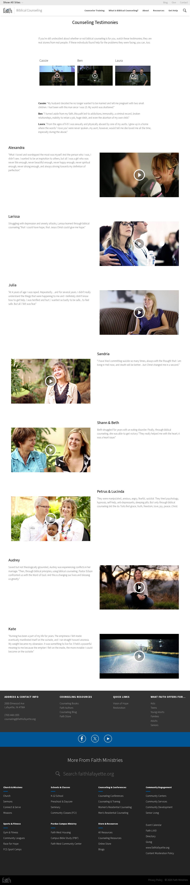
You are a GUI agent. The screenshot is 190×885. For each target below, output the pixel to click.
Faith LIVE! (151, 831)
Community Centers (156, 796)
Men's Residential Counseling (113, 813)
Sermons (7, 801)
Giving (149, 842)
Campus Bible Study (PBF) (64, 838)
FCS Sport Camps (12, 849)
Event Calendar (154, 825)
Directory (151, 836)
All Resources (105, 832)
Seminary (55, 807)
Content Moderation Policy (160, 853)
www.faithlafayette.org (157, 847)
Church (6, 796)
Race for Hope (11, 844)
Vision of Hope (120, 703)
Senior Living (152, 813)
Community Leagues (14, 838)
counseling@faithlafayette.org (20, 719)
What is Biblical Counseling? (123, 10)
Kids (153, 703)
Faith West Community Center (66, 844)
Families (155, 716)
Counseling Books (69, 703)
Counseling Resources (109, 838)
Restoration (119, 708)
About (145, 10)
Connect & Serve (12, 807)
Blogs (101, 849)
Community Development (159, 807)
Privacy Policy (155, 880)
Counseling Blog (68, 712)
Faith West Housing (61, 832)
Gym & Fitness (10, 832)
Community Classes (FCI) (64, 813)
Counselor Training (94, 10)
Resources (158, 10)
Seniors (154, 725)
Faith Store (65, 716)
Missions (7, 813)
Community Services (156, 801)
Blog (165, 2)
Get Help (173, 10)
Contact (184, 2)
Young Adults (157, 712)
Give (174, 2)
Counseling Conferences (110, 796)
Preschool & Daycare (61, 801)
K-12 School (57, 796)
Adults (154, 721)
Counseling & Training (109, 801)
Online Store (104, 844)
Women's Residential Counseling (115, 807)
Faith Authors (66, 708)
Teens (154, 708)
